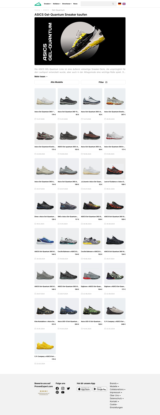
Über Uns (114, 395)
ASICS (46, 10)
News (75, 4)
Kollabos (56, 4)
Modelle (113, 386)
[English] (124, 3)
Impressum (115, 392)
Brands (113, 383)
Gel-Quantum (58, 10)
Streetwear (66, 4)
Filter (101, 82)
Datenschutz (116, 398)
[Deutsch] (119, 3)
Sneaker (47, 4)
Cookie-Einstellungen (116, 406)
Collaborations (117, 389)
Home (37, 10)
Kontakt (113, 401)
